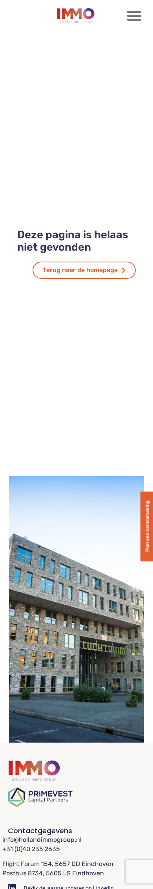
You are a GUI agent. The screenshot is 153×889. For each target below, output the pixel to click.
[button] (134, 15)
